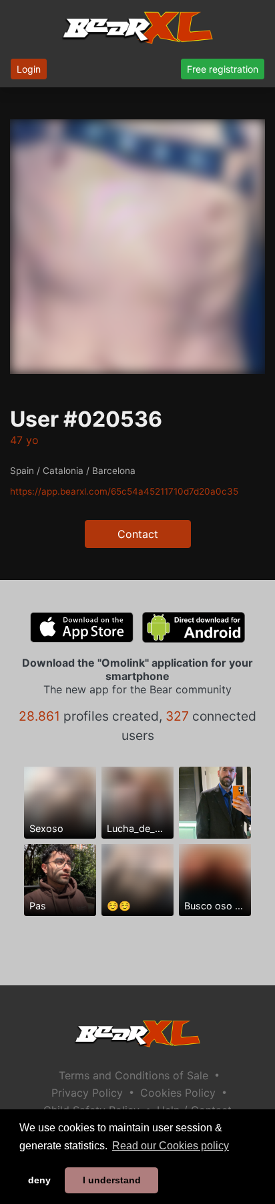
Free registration (222, 69)
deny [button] (39, 1180)
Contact (137, 534)
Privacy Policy (87, 1092)
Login (29, 69)
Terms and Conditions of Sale (133, 1075)
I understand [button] (112, 1180)
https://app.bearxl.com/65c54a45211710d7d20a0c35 (124, 491)
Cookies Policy (178, 1092)
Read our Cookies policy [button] (170, 1145)
